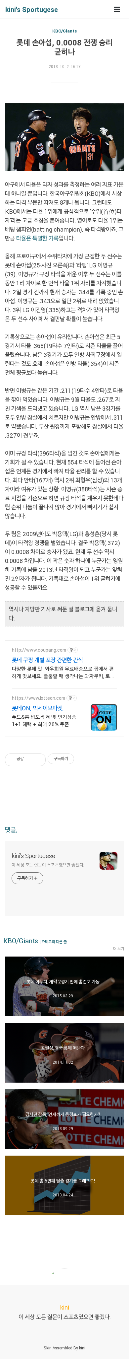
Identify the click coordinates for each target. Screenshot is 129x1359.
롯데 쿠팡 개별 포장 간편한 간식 (47, 660)
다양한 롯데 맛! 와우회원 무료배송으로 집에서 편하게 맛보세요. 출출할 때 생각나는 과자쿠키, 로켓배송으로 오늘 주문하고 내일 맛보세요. (63, 672)
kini (82, 1347)
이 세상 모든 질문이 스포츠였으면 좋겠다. (48, 865)
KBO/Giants (64, 31)
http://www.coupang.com (39, 650)
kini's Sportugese (31, 9)
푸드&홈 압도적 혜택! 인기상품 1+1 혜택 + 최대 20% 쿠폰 (44, 720)
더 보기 (118, 948)
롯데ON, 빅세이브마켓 (37, 708)
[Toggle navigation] (117, 9)
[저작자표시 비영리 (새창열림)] (80, 758)
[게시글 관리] (38, 759)
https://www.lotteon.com (38, 698)
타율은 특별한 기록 (37, 238)
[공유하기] (30, 759)
